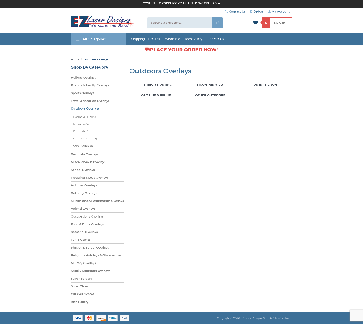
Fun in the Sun (264, 85)
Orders (258, 11)
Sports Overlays (82, 93)
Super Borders (81, 278)
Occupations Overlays (87, 216)
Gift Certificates (82, 294)
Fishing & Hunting (156, 85)
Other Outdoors (210, 95)
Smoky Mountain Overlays (90, 271)
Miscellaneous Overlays (88, 162)
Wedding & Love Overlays (90, 177)
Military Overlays (83, 263)
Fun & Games (81, 240)
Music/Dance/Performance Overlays (97, 201)
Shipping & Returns (145, 39)
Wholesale (172, 39)
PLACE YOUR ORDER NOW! (184, 50)
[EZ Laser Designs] (102, 22)
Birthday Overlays (84, 193)
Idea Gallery (193, 39)
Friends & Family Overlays (90, 85)
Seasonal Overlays (84, 232)
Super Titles (79, 286)
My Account (280, 11)
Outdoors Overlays (85, 108)
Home (75, 59)
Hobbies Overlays (84, 185)
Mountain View (210, 85)
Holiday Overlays (83, 77)
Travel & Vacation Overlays (90, 101)
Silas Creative (281, 318)
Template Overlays (85, 154)
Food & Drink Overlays (87, 224)
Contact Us (237, 11)
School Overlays (83, 170)
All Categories (94, 39)
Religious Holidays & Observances (96, 255)
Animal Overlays (83, 209)
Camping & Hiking (156, 95)
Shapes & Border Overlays (90, 247)
